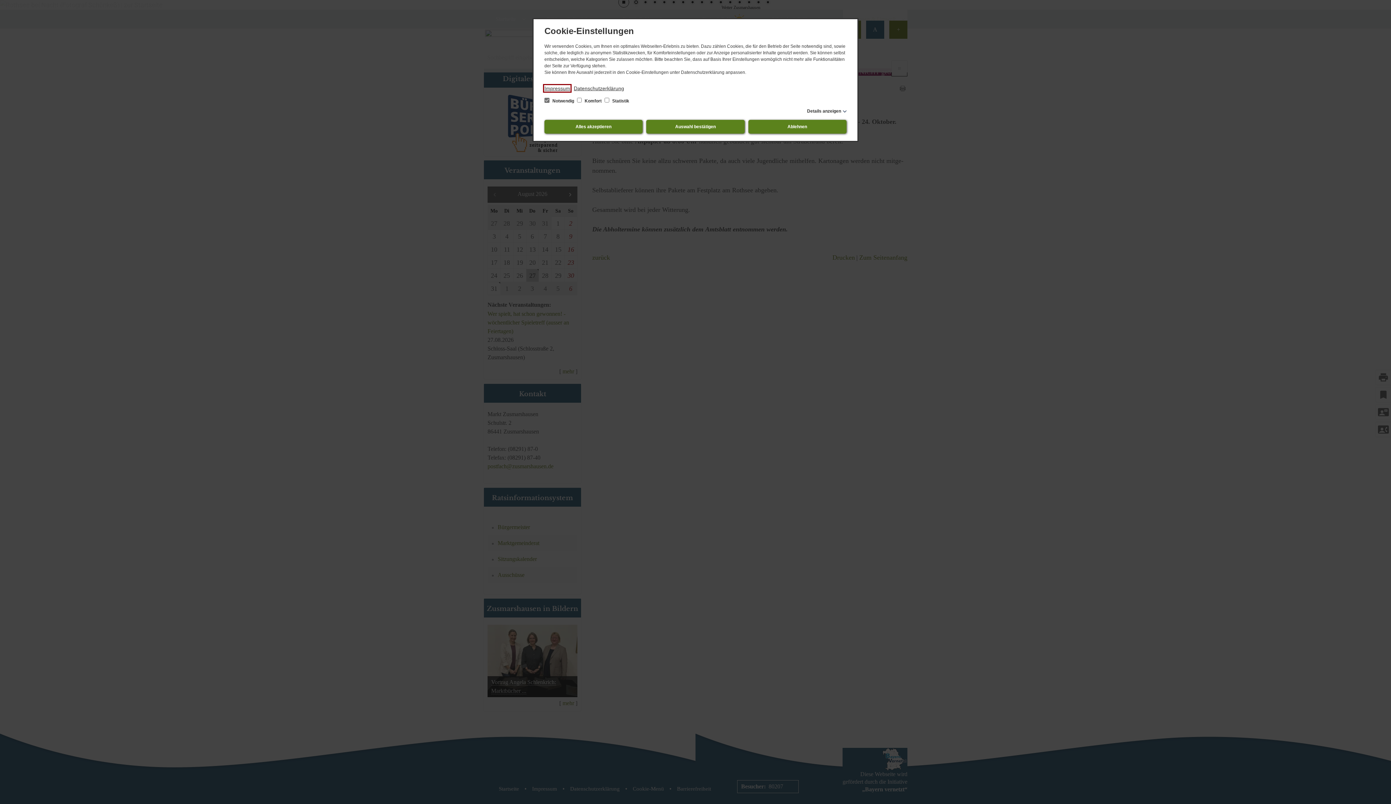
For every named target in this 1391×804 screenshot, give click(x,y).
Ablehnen (797, 126)
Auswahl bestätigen (695, 126)
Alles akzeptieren (593, 126)
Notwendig (563, 101)
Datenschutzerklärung (599, 88)
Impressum (557, 88)
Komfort (593, 101)
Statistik (620, 101)
